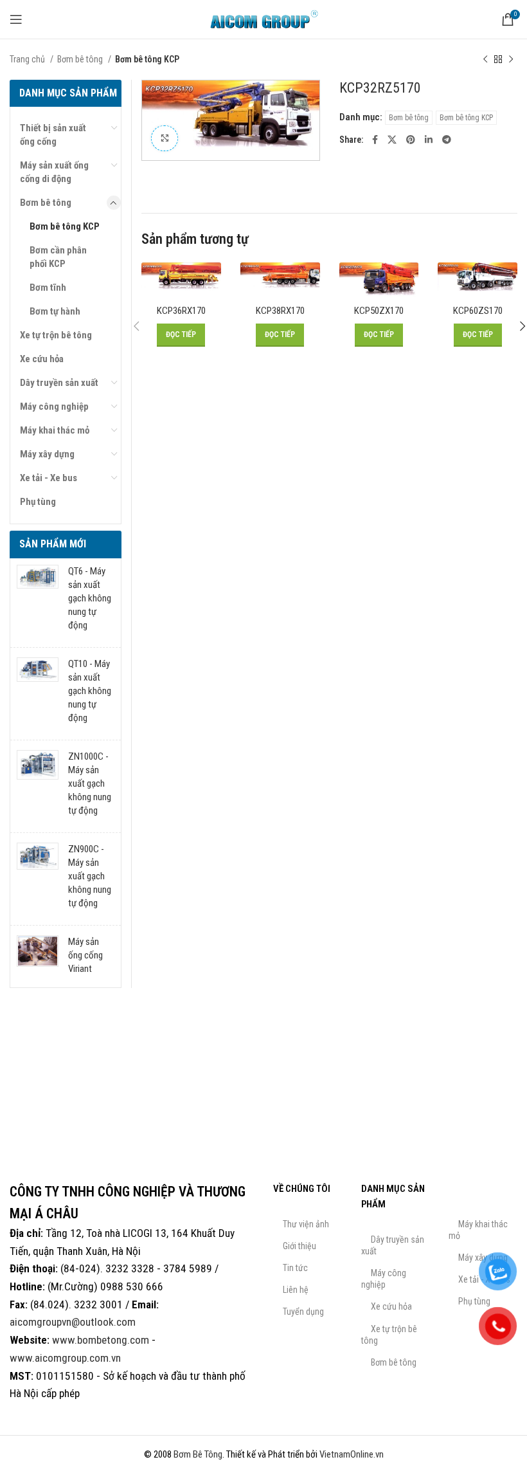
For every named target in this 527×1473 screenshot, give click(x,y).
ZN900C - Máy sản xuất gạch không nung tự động (89, 876)
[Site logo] (263, 18)
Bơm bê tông (81, 59)
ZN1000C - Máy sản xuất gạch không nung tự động (89, 783)
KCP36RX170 (181, 310)
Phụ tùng (38, 502)
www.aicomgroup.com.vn (65, 1357)
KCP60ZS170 (478, 310)
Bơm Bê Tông (198, 1454)
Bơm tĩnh (48, 287)
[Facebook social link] (375, 139)
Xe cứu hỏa (42, 359)
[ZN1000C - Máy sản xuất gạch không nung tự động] (37, 786)
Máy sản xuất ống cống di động (54, 172)
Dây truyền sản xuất (59, 383)
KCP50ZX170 (379, 310)
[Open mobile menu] (16, 19)
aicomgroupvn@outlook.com (73, 1321)
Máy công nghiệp (54, 406)
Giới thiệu (299, 1246)
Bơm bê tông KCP (147, 59)
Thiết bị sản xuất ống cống (53, 134)
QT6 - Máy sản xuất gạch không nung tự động (89, 598)
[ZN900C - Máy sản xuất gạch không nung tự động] (37, 879)
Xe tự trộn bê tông (56, 335)
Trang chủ (28, 59)
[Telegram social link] (446, 139)
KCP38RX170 (280, 310)
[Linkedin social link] (428, 139)
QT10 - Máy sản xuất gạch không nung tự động (89, 691)
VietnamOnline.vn (351, 1454)
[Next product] (511, 59)
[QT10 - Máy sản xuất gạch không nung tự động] (37, 693)
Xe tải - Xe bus (48, 478)
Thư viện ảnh (306, 1224)
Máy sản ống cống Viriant (85, 955)
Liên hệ (295, 1290)
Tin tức (295, 1268)
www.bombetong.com (100, 1339)
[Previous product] (485, 59)
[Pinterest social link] (410, 139)
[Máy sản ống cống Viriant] (37, 958)
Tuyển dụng (303, 1311)
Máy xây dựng (47, 454)
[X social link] (392, 139)
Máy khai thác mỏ (54, 430)
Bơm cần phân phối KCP (58, 257)
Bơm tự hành (55, 311)
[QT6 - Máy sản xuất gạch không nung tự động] (37, 601)
